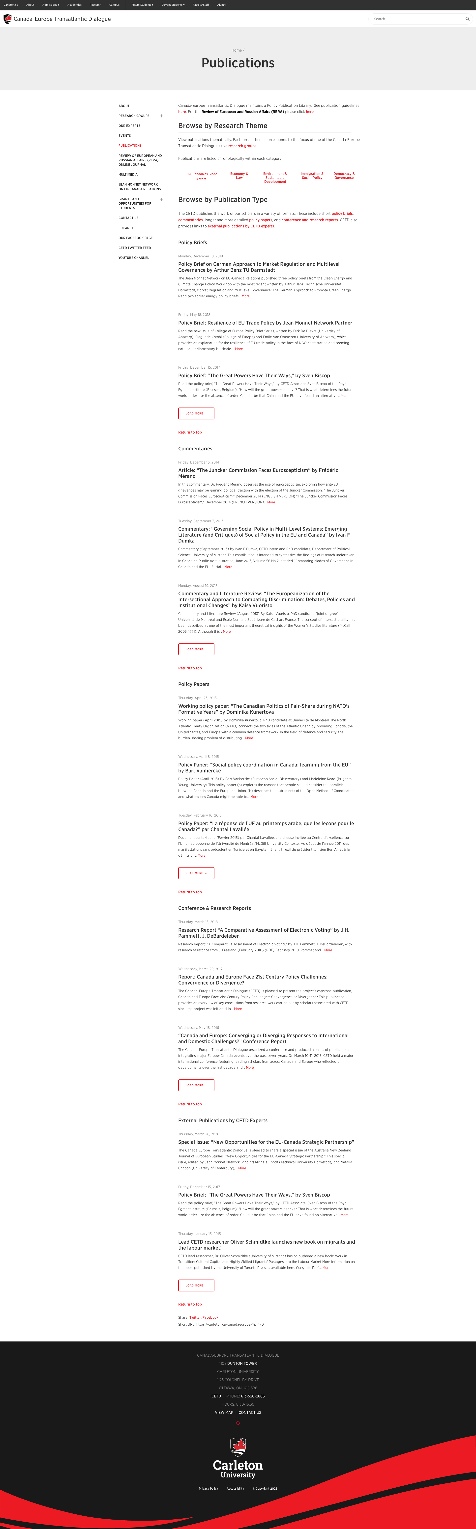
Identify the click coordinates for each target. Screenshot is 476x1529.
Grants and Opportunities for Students (135, 203)
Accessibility (235, 1488)
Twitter (195, 1317)
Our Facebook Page (136, 238)
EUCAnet (126, 228)
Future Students (141, 4)
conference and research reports (310, 220)
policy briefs (342, 213)
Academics (74, 4)
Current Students (172, 4)
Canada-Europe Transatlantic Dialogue (62, 19)
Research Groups (134, 116)
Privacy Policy (208, 1488)
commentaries (190, 220)
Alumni (221, 4)
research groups (242, 146)
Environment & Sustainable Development (275, 178)
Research (95, 4)
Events (125, 135)
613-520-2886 (253, 1396)
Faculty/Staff (201, 4)
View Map (224, 1412)
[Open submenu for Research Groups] (161, 115)
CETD (216, 1396)
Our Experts (130, 126)
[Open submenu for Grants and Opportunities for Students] (161, 199)
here (182, 111)
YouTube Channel (134, 258)
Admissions (49, 4)
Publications (130, 145)
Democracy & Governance (344, 176)
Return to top (190, 432)
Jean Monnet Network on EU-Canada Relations (140, 187)
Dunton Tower (242, 1363)
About (30, 4)
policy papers (260, 220)
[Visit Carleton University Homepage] (237, 1458)
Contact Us (129, 218)
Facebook (210, 1317)
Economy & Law (239, 176)
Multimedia (128, 174)
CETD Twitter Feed (135, 248)
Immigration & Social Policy (312, 176)
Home (237, 50)
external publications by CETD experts (241, 226)
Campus (114, 4)
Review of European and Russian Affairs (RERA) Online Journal (140, 160)
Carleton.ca (11, 4)
